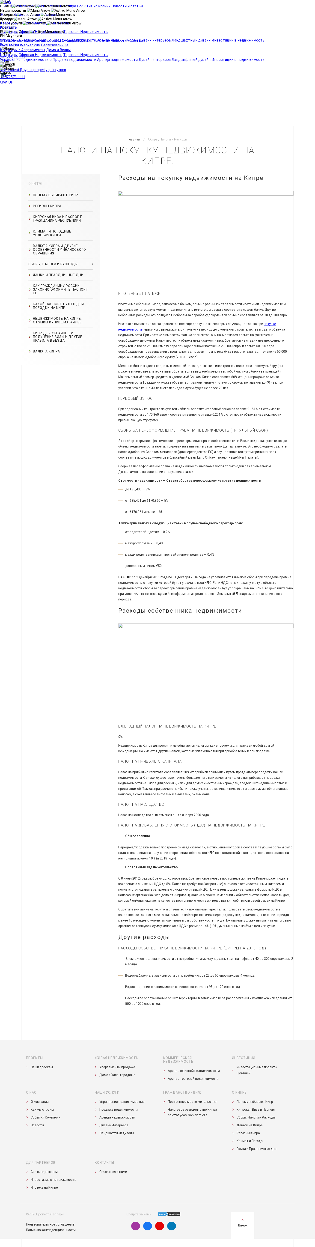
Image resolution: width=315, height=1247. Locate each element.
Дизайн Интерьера (113, 1125)
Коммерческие (26, 45)
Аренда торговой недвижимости (193, 1078)
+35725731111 (12, 77)
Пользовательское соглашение (50, 1224)
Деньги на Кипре (250, 1125)
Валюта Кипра (46, 351)
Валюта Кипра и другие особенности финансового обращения (59, 249)
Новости (37, 1125)
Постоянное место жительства (192, 1102)
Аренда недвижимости (117, 59)
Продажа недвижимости (74, 59)
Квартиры (9, 55)
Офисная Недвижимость (40, 55)
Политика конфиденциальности (51, 1230)
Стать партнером (44, 1172)
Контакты (9, 27)
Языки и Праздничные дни (256, 1149)
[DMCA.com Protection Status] (166, 1214)
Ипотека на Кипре (44, 1187)
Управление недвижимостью (26, 59)
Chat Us (6, 82)
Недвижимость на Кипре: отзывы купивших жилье (57, 320)
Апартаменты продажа (117, 1067)
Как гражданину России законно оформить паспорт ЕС (60, 289)
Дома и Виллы (58, 50)
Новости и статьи (127, 40)
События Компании (45, 1117)
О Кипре (69, 40)
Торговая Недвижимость (85, 55)
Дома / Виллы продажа (117, 1075)
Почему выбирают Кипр (55, 195)
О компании (40, 1102)
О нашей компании (16, 40)
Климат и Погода (250, 1141)
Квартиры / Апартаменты (22, 50)
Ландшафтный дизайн (191, 59)
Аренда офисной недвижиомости (194, 1071)
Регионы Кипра (47, 206)
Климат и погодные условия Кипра (52, 233)
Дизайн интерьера (155, 59)
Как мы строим (47, 40)
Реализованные (54, 45)
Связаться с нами (113, 1172)
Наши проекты (42, 1067)
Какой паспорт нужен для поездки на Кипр (58, 306)
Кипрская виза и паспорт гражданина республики (57, 218)
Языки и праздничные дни (58, 275)
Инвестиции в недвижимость (237, 59)
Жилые (6, 45)
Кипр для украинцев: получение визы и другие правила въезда (57, 336)
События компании (93, 40)
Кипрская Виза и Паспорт (256, 1109)
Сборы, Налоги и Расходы (53, 264)
